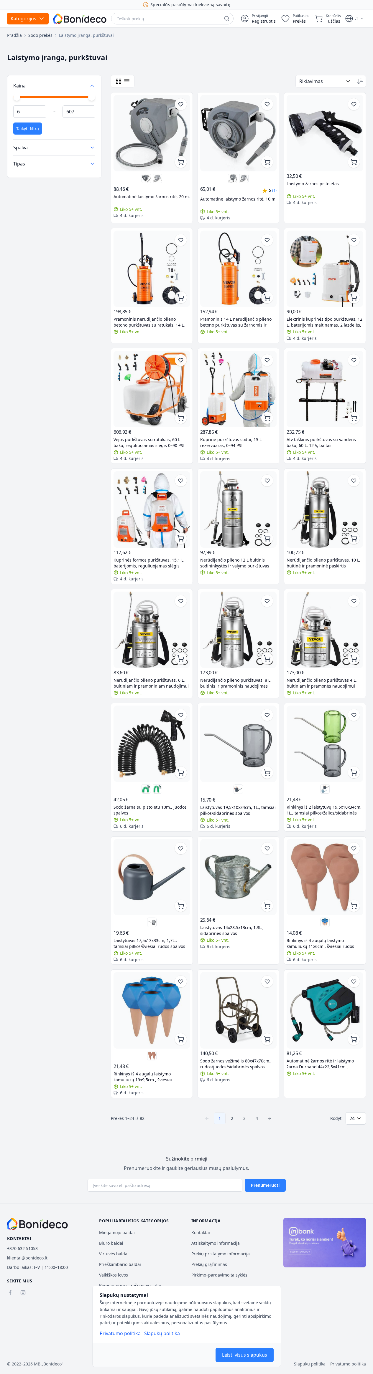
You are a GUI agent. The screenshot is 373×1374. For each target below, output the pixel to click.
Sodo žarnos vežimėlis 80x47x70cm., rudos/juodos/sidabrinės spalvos (236, 1064)
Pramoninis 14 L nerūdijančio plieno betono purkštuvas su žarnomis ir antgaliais (236, 322)
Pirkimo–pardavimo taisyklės (219, 1275)
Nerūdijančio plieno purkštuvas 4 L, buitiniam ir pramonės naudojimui (322, 683)
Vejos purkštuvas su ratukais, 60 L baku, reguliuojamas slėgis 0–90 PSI (149, 442)
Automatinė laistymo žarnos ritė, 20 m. (152, 196)
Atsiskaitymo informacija (215, 1243)
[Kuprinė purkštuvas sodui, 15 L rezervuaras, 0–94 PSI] (238, 389)
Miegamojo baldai (117, 1232)
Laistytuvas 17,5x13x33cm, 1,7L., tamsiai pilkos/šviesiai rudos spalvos (149, 943)
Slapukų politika (162, 1333)
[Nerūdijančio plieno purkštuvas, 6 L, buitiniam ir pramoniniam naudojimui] (152, 630)
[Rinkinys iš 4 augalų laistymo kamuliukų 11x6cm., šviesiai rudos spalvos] (325, 877)
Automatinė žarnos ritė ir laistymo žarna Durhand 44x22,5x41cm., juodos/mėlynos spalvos (320, 1064)
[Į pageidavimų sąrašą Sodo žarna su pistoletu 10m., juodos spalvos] (181, 715)
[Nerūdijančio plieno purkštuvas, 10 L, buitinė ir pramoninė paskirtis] (325, 509)
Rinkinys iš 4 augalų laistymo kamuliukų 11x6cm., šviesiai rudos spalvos (320, 943)
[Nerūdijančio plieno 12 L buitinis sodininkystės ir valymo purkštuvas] (238, 509)
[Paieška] (226, 18)
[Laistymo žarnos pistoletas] (325, 133)
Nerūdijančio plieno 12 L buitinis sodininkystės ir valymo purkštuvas (234, 563)
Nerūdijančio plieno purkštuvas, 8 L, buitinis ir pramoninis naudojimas (236, 683)
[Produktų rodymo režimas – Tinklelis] (118, 81)
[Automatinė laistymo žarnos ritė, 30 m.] (157, 178)
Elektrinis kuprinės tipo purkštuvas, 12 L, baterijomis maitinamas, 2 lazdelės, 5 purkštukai (324, 322)
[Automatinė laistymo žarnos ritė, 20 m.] (152, 133)
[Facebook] (10, 1292)
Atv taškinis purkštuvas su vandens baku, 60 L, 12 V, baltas (321, 442)
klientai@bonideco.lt (27, 1258)
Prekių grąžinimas (209, 1264)
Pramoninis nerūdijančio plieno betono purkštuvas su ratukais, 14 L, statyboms (149, 322)
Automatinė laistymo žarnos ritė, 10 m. (238, 199)
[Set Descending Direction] (360, 81)
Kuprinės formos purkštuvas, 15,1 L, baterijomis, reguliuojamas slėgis (149, 563)
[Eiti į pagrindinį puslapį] (79, 19)
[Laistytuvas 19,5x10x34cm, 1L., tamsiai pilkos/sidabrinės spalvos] (238, 744)
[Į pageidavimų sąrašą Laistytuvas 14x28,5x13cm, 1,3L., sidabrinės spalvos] (267, 848)
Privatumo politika (120, 1333)
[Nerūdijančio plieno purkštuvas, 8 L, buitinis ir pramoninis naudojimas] (238, 630)
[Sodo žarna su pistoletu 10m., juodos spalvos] (152, 744)
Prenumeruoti (265, 1185)
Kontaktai (200, 1232)
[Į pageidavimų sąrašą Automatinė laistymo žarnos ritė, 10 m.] (267, 104)
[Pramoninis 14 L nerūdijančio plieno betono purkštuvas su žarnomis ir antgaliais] (238, 269)
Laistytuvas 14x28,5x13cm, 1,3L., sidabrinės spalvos (232, 930)
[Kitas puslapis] (269, 1118)
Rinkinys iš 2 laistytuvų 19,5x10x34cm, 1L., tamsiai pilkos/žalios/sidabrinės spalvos (324, 810)
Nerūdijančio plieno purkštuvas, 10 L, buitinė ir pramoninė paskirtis (323, 563)
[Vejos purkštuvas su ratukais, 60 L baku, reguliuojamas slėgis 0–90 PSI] (152, 389)
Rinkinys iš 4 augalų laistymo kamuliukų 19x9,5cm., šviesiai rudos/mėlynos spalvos (143, 1077)
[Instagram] (23, 1292)
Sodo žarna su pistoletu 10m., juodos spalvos (150, 810)
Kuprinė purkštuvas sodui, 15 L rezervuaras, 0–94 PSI (231, 442)
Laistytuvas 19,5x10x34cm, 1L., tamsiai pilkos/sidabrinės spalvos (238, 810)
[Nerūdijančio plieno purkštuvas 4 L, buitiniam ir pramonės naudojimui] (325, 630)
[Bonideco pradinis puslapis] (37, 1224)
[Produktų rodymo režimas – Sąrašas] (126, 81)
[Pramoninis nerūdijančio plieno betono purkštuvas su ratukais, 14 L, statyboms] (152, 269)
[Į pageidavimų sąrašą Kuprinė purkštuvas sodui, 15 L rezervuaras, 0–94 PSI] (267, 360)
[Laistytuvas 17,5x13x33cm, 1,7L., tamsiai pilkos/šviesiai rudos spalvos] (238, 789)
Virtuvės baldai (114, 1254)
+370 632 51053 (22, 1248)
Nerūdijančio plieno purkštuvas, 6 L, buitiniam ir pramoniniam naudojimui (151, 683)
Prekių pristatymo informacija (220, 1254)
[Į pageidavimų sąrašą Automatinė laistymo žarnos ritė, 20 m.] (181, 104)
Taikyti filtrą (27, 128)
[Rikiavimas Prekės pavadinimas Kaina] (325, 81)
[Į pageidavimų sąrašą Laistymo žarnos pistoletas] (354, 104)
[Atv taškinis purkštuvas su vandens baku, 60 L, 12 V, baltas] (325, 389)
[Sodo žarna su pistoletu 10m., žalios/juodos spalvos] (146, 789)
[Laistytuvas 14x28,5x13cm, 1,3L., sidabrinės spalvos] (238, 877)
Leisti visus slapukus (244, 1355)
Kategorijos (23, 18)
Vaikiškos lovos (113, 1275)
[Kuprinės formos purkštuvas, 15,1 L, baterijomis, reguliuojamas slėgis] (152, 509)
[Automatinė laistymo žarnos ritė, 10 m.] (146, 178)
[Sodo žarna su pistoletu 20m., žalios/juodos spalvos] (157, 789)
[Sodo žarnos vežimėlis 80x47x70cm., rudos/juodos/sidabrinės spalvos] (238, 1010)
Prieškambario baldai (120, 1264)
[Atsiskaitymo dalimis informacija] (324, 1242)
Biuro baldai (111, 1243)
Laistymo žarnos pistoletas (313, 183)
